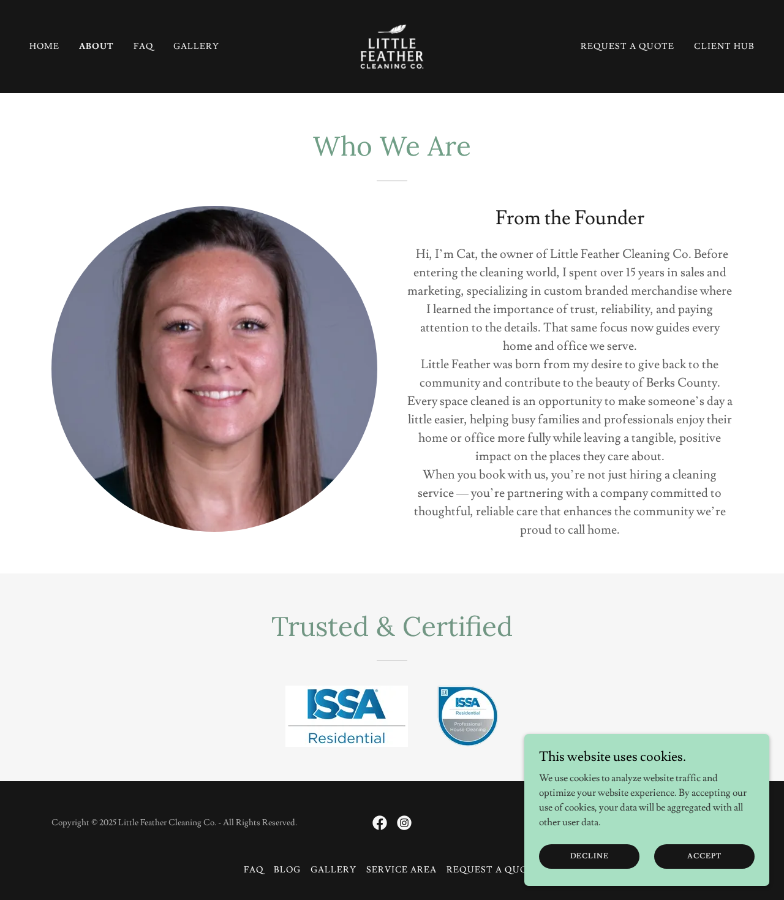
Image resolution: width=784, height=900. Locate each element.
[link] (392, 44)
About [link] (96, 46)
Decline (589, 856)
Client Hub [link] (724, 46)
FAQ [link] (144, 46)
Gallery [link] (196, 46)
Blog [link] (287, 869)
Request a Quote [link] (627, 46)
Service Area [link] (401, 869)
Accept (704, 856)
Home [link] (44, 46)
